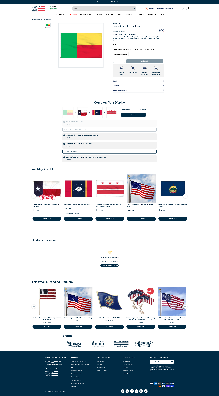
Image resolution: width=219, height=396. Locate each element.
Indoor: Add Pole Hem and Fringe (145, 49)
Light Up (125, 367)
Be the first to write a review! (109, 265)
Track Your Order (102, 370)
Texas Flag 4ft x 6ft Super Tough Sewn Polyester (82, 135)
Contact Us (100, 361)
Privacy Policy (75, 377)
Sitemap (73, 386)
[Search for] (134, 9)
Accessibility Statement (78, 383)
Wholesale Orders (76, 370)
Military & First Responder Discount (161, 8)
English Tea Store (128, 364)
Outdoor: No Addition (121, 54)
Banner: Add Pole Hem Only (123, 49)
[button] (60, 14)
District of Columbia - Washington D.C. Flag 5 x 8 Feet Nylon (86, 157)
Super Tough (117, 23)
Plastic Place (127, 374)
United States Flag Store (57, 391)
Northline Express (128, 370)
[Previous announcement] (83, 2)
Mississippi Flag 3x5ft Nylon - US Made (79, 144)
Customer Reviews (77, 374)
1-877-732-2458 (52, 368)
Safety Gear (126, 361)
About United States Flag (78, 361)
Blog (72, 367)
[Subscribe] (172, 362)
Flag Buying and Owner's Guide (80, 364)
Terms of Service (76, 380)
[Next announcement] (136, 2)
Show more (116, 41)
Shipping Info (101, 367)
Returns (99, 364)
